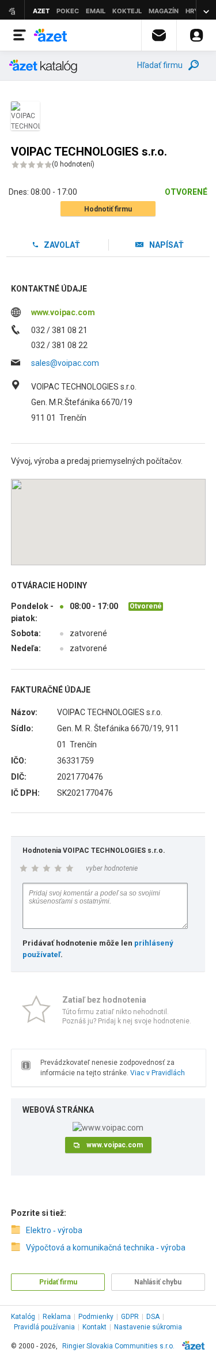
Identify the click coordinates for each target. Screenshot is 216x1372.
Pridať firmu (58, 1282)
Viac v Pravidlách (157, 1073)
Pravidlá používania (44, 1327)
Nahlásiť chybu (157, 1282)
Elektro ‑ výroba (54, 1230)
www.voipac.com (63, 312)
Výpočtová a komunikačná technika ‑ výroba (105, 1247)
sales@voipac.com (65, 363)
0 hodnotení (73, 164)
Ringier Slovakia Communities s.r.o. (118, 1346)
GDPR (130, 1317)
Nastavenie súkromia (148, 1327)
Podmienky (95, 1317)
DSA (153, 1317)
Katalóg (23, 1317)
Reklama (57, 1317)
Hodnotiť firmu (108, 209)
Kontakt (94, 1327)
